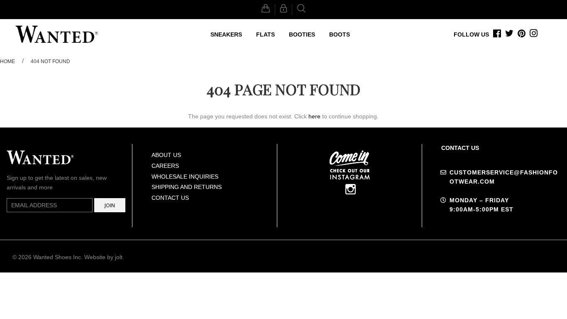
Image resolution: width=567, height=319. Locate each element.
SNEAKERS (226, 34)
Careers (165, 165)
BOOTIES (302, 34)
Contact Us (170, 197)
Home (7, 61)
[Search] (301, 9)
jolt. (119, 257)
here (314, 116)
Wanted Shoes (52, 257)
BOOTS (339, 34)
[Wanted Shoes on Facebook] (497, 34)
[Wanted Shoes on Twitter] (509, 34)
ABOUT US (166, 155)
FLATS (265, 34)
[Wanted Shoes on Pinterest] (521, 34)
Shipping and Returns (187, 187)
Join (110, 205)
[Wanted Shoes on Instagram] (534, 34)
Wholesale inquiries (185, 176)
